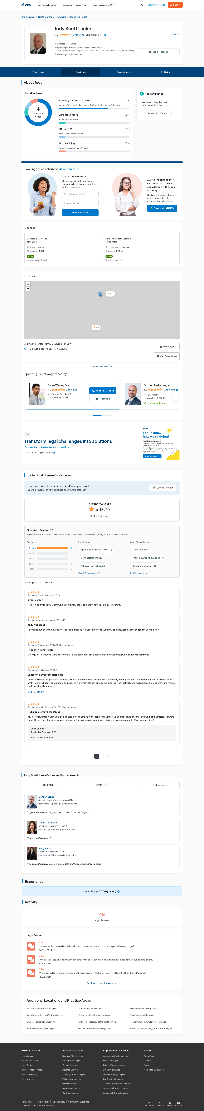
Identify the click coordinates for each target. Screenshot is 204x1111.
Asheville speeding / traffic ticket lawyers (45, 1015)
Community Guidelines (78, 1101)
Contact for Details (157, 113)
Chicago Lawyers (70, 1065)
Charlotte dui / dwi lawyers (142, 1015)
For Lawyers (27, 1079)
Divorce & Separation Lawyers (116, 1083)
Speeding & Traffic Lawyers (115, 1093)
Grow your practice (156, 4)
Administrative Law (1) (93, 565)
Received (49, 784)
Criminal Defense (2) (92, 557)
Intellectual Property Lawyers (116, 1088)
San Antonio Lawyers (71, 1088)
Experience (123, 72)
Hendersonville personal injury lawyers (95, 1028)
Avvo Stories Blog (29, 1074)
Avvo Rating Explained (154, 1069)
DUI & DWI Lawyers (111, 1069)
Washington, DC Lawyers (73, 1074)
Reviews (81, 72)
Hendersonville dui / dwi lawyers (41, 1028)
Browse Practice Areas (32, 1069)
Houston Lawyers (70, 1069)
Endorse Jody (160, 785)
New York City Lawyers (72, 1056)
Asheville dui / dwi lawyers (89, 1008)
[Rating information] (105, 35)
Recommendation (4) (144, 565)
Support (148, 1065)
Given (101, 784)
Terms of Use (27, 1101)
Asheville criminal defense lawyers (42, 1008)
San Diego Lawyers (71, 1093)
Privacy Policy (43, 1101)
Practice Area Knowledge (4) (148, 557)
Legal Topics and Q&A (102, 5)
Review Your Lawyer (31, 1060)
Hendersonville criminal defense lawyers (148, 1022)
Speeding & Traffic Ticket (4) (96, 549)
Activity (165, 72)
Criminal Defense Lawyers (115, 1065)
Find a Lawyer (28, 1056)
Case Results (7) (141, 549)
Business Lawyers (111, 1060)
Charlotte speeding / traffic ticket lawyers (97, 1022)
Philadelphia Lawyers (71, 1079)
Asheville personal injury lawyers (144, 1008)
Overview (38, 72)
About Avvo (149, 1056)
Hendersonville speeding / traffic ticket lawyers (151, 1028)
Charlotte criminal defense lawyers (94, 1015)
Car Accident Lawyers (113, 1079)
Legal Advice (27, 1065)
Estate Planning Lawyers (114, 1074)
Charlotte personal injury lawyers (41, 1022)
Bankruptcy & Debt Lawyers (115, 1056)
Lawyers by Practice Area (74, 5)
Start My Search (80, 212)
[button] (100, 294)
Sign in (176, 4)
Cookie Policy (58, 1101)
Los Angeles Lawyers (71, 1060)
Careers (147, 1060)
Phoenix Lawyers (70, 1083)
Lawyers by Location (47, 5)
